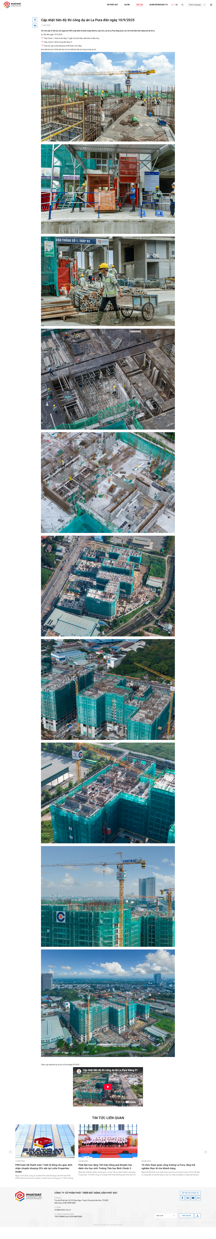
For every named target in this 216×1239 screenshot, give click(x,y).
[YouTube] (193, 1198)
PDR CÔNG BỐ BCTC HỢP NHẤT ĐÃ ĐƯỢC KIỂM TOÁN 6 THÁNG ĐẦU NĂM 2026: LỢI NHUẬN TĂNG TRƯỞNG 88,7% (107, 1168)
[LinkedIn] (187, 1198)
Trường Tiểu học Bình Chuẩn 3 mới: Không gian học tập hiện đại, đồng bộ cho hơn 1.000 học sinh (43, 1168)
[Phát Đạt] (12, 4)
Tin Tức (139, 5)
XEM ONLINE (186, 1216)
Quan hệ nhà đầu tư (158, 5)
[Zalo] (198, 1198)
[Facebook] (182, 1198)
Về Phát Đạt (112, 5)
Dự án (127, 5)
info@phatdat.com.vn (62, 1210)
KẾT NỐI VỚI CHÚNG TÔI (190, 1193)
